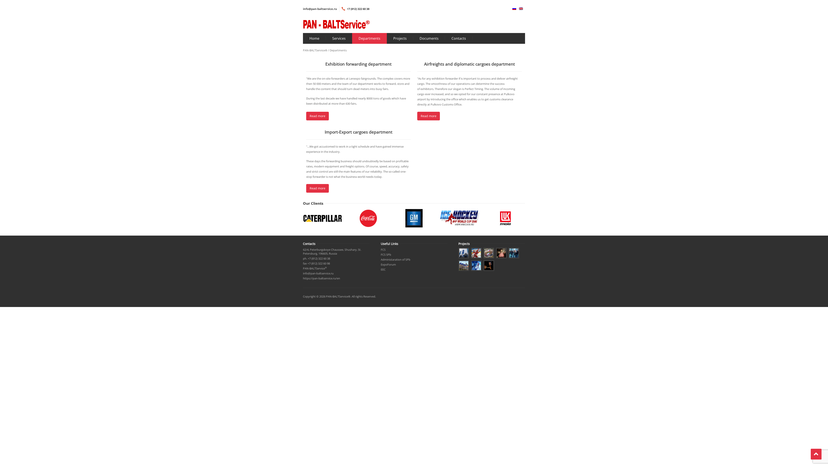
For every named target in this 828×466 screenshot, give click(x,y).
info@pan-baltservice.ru (320, 9)
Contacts (459, 38)
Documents (429, 38)
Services (339, 38)
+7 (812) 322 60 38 (358, 9)
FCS (383, 250)
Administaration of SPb (395, 259)
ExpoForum (388, 264)
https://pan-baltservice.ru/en (321, 278)
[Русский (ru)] (513, 9)
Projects (400, 38)
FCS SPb (386, 255)
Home (314, 38)
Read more (317, 116)
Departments (369, 38)
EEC (383, 269)
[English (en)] (520, 9)
